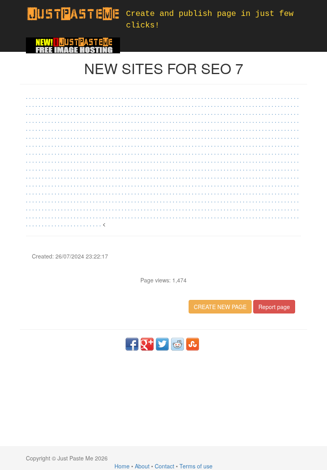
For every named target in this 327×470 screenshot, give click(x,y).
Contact (164, 466)
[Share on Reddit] (177, 344)
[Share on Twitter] (162, 344)
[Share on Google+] (147, 344)
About (142, 466)
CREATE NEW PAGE (220, 307)
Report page (274, 307)
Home (122, 466)
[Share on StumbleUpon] (192, 344)
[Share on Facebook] (132, 344)
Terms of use (196, 466)
